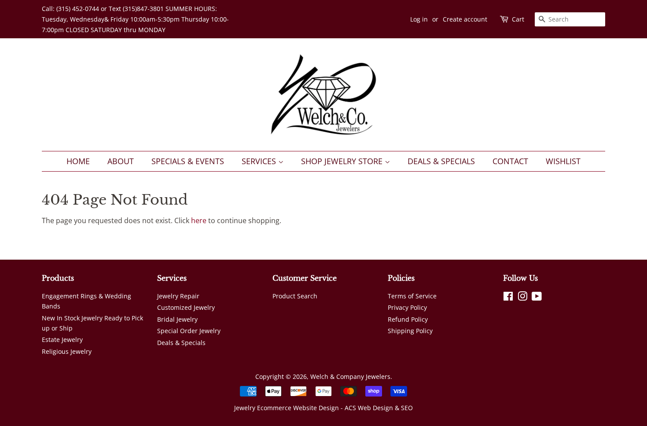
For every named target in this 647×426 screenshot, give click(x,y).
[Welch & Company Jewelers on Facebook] (508, 298)
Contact (510, 161)
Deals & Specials (441, 161)
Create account (465, 19)
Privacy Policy (407, 307)
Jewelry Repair (178, 296)
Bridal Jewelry (177, 319)
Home (78, 161)
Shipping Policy (410, 331)
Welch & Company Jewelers (350, 376)
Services (260, 161)
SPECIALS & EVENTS (187, 161)
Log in (419, 19)
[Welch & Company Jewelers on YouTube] (537, 298)
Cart (518, 19)
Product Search (294, 296)
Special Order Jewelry (189, 331)
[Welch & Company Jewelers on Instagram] (522, 298)
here (198, 220)
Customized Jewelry (186, 307)
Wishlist (563, 161)
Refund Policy (408, 319)
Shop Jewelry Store (343, 161)
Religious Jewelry (67, 351)
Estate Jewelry (62, 339)
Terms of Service (412, 296)
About (120, 161)
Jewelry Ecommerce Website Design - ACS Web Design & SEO (323, 408)
